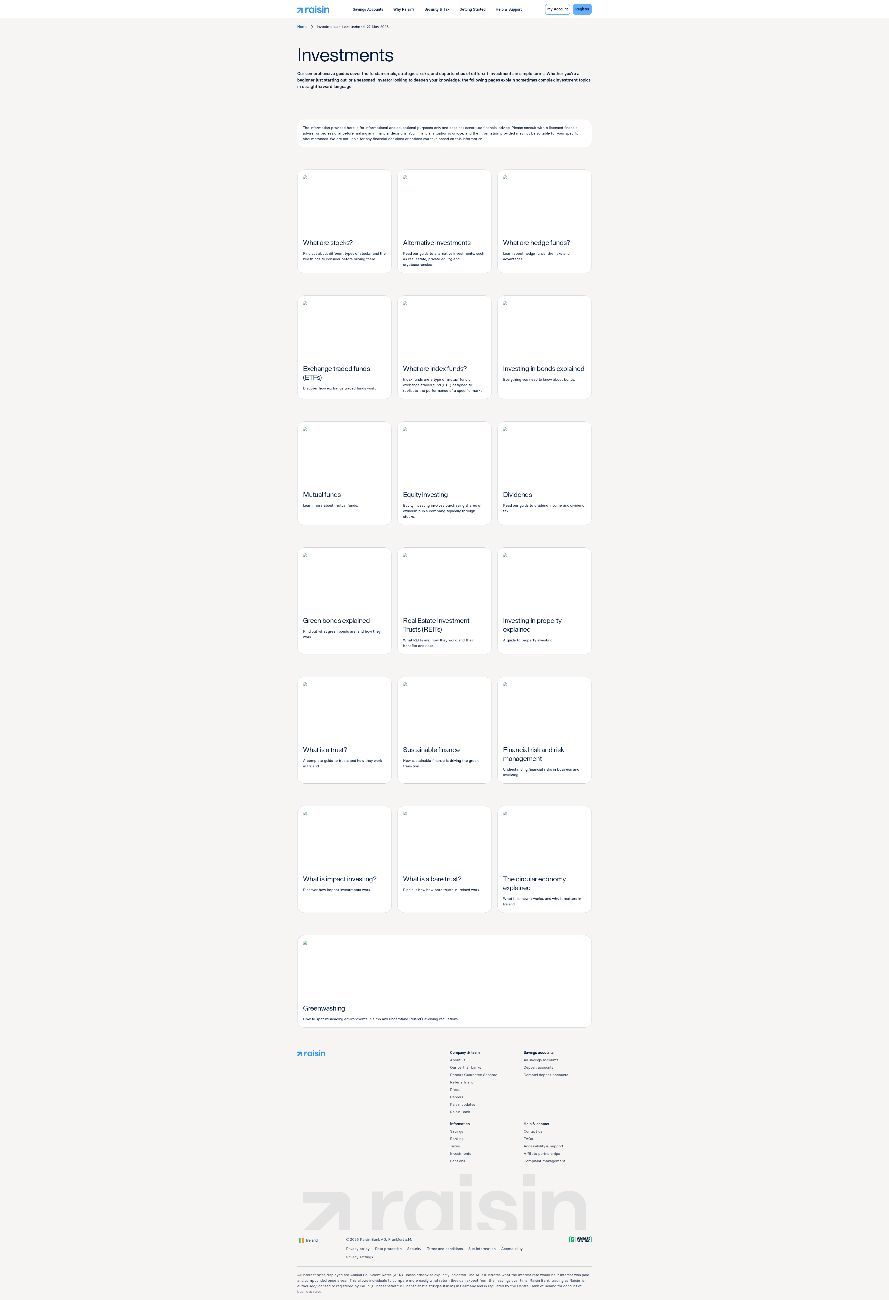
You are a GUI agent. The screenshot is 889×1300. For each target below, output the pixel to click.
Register (582, 9)
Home (302, 27)
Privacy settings (359, 1257)
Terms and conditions (445, 1249)
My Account (557, 9)
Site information (482, 1249)
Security (414, 1249)
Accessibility (512, 1249)
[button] (368, 9)
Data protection (388, 1249)
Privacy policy (357, 1249)
